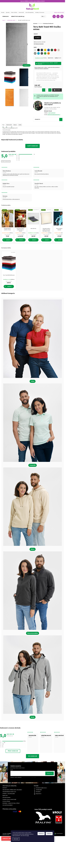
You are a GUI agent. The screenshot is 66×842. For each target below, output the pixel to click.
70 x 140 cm (37, 37)
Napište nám (5, 795)
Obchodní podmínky (6, 797)
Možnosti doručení (39, 44)
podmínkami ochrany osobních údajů (29, 777)
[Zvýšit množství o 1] (49, 90)
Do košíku (58, 90)
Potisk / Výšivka (14, 12)
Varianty (8, 240)
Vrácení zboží (21, 12)
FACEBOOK (38, 791)
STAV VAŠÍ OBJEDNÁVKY (8, 805)
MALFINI (59, 58)
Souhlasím (49, 833)
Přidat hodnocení (6, 161)
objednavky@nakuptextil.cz (53, 114)
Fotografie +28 (26, 65)
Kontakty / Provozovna (39, 12)
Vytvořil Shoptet (59, 833)
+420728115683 (39, 790)
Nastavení (16, 839)
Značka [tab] (20, 125)
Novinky (2, 12)
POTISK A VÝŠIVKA (6, 801)
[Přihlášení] (58, 16)
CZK (49, 16)
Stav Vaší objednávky (29, 12)
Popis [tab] (3, 125)
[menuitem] (5, 16)
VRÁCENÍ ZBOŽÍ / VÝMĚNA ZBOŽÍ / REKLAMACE (12, 790)
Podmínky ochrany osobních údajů (9, 799)
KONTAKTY (5, 788)
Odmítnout (41, 833)
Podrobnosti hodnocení (48, 23)
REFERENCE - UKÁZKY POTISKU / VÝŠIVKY (11, 803)
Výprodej (7, 12)
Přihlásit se (49, 773)
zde (28, 835)
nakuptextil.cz (38, 793)
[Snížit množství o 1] (43, 90)
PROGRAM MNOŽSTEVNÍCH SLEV (9, 791)
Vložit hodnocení (32, 146)
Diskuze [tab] (15, 125)
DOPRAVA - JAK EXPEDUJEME (9, 793)
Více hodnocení (32, 756)
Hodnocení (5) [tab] (9, 125)
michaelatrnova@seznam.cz (41, 788)
